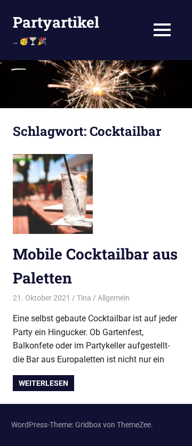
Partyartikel (56, 22)
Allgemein (114, 298)
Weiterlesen (43, 383)
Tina (84, 298)
